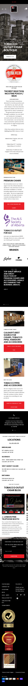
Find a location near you (14, 348)
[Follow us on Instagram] (24, 595)
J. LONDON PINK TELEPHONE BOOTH (10, 518)
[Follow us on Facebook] (17, 595)
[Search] (5, 9)
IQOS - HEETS (5, 595)
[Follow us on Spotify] (17, 598)
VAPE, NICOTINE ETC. (6, 601)
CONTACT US (5, 586)
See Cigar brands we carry (14, 206)
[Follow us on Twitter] (21, 595)
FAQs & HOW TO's (7, 598)
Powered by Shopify (20, 672)
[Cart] (25, 9)
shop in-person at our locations (14, 405)
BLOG (3, 592)
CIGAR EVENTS (6, 605)
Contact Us (10, 56)
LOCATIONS (5, 589)
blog (16, 396)
